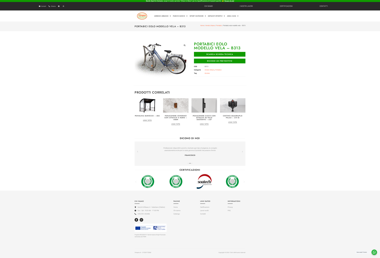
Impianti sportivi (215, 16)
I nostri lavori (246, 6)
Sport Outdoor (196, 16)
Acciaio (207, 73)
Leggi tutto (147, 120)
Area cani (231, 16)
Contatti (324, 6)
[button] (184, 45)
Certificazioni (286, 6)
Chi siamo (208, 6)
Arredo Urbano (161, 16)
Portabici (219, 26)
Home (202, 26)
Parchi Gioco (179, 16)
